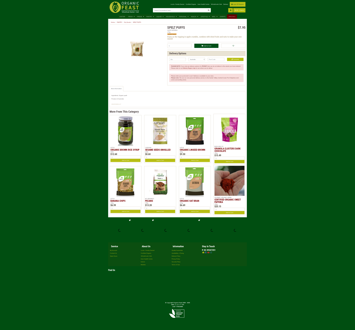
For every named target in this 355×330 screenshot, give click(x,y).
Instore (143, 262)
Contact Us (113, 253)
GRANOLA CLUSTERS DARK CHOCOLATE (227, 149)
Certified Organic (191, 4)
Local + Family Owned (177, 4)
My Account (113, 250)
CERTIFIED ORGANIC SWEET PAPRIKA (227, 200)
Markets (143, 264)
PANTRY (149, 16)
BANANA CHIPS (117, 200)
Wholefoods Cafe (216, 4)
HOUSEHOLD (170, 16)
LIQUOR (159, 16)
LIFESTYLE (204, 16)
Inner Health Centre (203, 4)
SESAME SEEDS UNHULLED (158, 149)
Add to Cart (207, 46)
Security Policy (176, 262)
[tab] (116, 88)
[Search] (209, 10)
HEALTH (193, 16)
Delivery (225, 4)
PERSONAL (183, 16)
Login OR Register (238, 4)
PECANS (149, 200)
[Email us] (203, 252)
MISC (214, 16)
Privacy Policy (176, 259)
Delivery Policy (176, 256)
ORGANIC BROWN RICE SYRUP (124, 149)
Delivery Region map (189, 68)
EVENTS (222, 16)
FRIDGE (139, 16)
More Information (116, 88)
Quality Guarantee (177, 250)
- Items (239, 10)
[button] (233, 46)
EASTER (122, 16)
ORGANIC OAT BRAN (189, 200)
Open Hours (113, 256)
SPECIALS (232, 16)
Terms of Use (176, 264)
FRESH (130, 16)
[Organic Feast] (125, 7)
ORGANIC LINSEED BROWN (192, 149)
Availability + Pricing (178, 253)
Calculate (236, 59)
